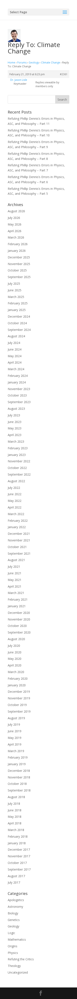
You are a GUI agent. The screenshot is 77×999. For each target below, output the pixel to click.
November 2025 (19, 264)
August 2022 (16, 481)
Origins (12, 946)
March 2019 (16, 751)
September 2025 (19, 277)
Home (11, 62)
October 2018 (17, 784)
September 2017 (19, 869)
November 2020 (19, 619)
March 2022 (16, 514)
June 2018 (14, 810)
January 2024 (17, 382)
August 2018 (16, 797)
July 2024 (14, 343)
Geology (34, 62)
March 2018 (16, 830)
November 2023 (19, 389)
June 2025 (14, 290)
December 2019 (19, 692)
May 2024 (14, 356)
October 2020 (17, 626)
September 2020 (19, 632)
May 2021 (14, 580)
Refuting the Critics (21, 959)
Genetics (14, 920)
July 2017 (14, 882)
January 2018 (17, 843)
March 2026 (16, 237)
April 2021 (14, 586)
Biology (13, 913)
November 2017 (19, 856)
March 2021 (16, 593)
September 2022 (19, 474)
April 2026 (14, 231)
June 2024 (14, 349)
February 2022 (18, 521)
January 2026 (17, 251)
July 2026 (14, 218)
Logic (11, 933)
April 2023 (14, 435)
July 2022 (14, 488)
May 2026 (14, 224)
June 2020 (14, 652)
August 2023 (16, 409)
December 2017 (19, 849)
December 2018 (19, 771)
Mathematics (17, 939)
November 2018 (19, 777)
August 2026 (16, 211)
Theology (14, 966)
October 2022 (17, 468)
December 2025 (19, 257)
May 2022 (14, 501)
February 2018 (18, 836)
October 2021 (17, 547)
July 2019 (14, 724)
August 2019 (16, 718)
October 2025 (17, 270)
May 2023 (14, 428)
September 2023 (19, 402)
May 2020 (14, 659)
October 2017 (17, 863)
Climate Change (50, 62)
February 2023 (18, 448)
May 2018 (14, 817)
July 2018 (14, 804)
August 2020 (16, 639)
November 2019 (19, 698)
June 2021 (14, 573)
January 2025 (17, 310)
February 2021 (18, 599)
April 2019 (14, 744)
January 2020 (17, 685)
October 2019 (17, 705)
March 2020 (16, 672)
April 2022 (14, 507)
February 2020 (18, 678)
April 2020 (14, 665)
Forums (22, 62)
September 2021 (19, 553)
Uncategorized (18, 972)
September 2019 (19, 711)
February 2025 (18, 303)
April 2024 (14, 362)
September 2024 (19, 330)
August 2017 (16, 876)
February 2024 (18, 376)
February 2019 (18, 757)
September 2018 (19, 790)
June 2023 (14, 422)
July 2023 (14, 415)
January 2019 (17, 764)
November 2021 (19, 540)
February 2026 (18, 244)
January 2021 (17, 606)
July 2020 (14, 646)
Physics (13, 953)
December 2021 (19, 534)
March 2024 (16, 369)
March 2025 (16, 297)
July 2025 (14, 283)
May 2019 (14, 738)
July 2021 (14, 566)
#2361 (64, 74)
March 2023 (16, 441)
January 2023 (17, 455)
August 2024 (16, 336)
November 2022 (19, 461)
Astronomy (15, 907)
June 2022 (14, 494)
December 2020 (19, 613)
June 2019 (14, 731)
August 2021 (16, 560)
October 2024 (17, 323)
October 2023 (17, 395)
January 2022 (17, 527)
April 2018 (14, 823)
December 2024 (19, 316)
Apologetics (16, 900)
